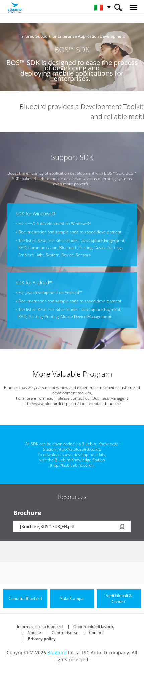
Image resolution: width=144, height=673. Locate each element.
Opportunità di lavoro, (93, 626)
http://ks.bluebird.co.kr (78, 449)
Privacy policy (42, 639)
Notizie (34, 632)
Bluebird (57, 652)
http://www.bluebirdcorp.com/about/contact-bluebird (72, 403)
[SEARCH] (118, 7)
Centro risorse (65, 632)
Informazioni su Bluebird (40, 626)
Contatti (96, 632)
